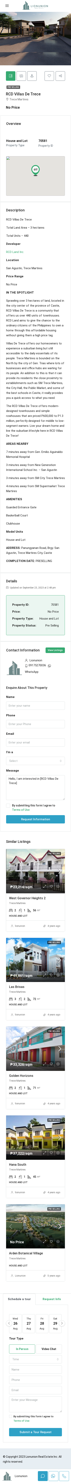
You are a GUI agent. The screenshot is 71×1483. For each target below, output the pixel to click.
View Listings (55, 650)
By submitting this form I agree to (33, 807)
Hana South (17, 1164)
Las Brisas (16, 987)
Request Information (35, 819)
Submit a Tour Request (35, 1432)
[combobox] (35, 761)
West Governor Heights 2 (27, 898)
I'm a (9, 752)
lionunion (20, 926)
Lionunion (20, 1275)
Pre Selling (13, 87)
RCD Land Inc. (15, 252)
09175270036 (37, 665)
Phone (10, 715)
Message (12, 770)
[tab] (10, 76)
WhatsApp (31, 672)
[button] (35, 170)
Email (10, 734)
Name (10, 697)
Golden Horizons (21, 1076)
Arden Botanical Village (26, 1253)
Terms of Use (21, 809)
